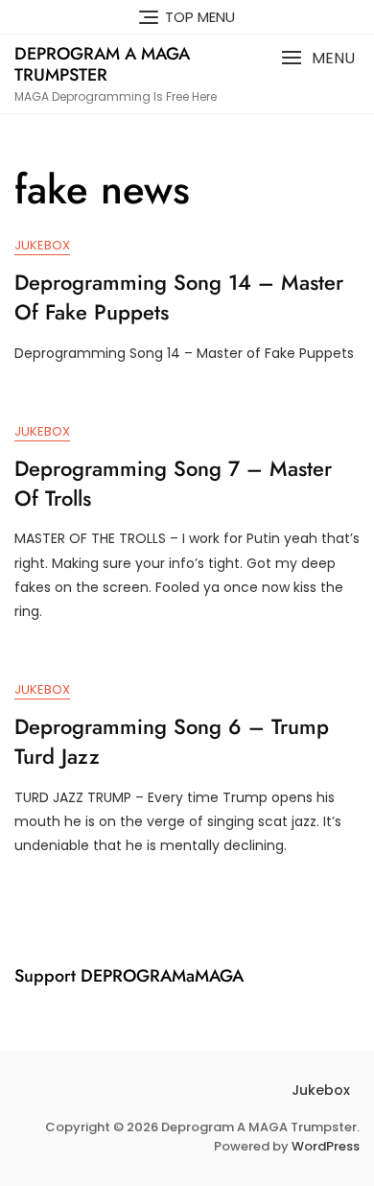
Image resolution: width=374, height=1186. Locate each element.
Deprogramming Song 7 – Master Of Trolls (173, 483)
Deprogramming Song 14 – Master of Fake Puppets (178, 297)
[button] (318, 58)
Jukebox (42, 245)
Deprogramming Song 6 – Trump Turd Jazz (171, 741)
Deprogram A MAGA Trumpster (102, 64)
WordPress (326, 1146)
